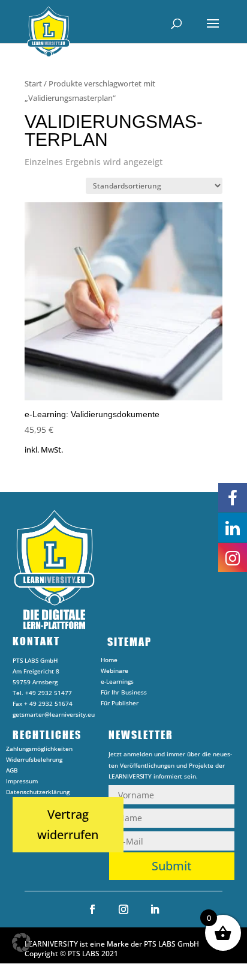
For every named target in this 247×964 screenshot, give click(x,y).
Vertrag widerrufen (67, 824)
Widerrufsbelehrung (34, 761)
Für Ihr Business (124, 693)
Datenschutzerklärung (38, 793)
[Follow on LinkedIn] (154, 909)
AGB (12, 772)
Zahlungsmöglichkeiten (39, 750)
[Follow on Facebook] (92, 909)
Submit (172, 866)
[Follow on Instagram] (123, 909)
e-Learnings (117, 683)
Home (109, 661)
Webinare (114, 672)
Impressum (22, 782)
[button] (21, 942)
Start (33, 83)
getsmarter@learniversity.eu (54, 714)
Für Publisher (119, 704)
